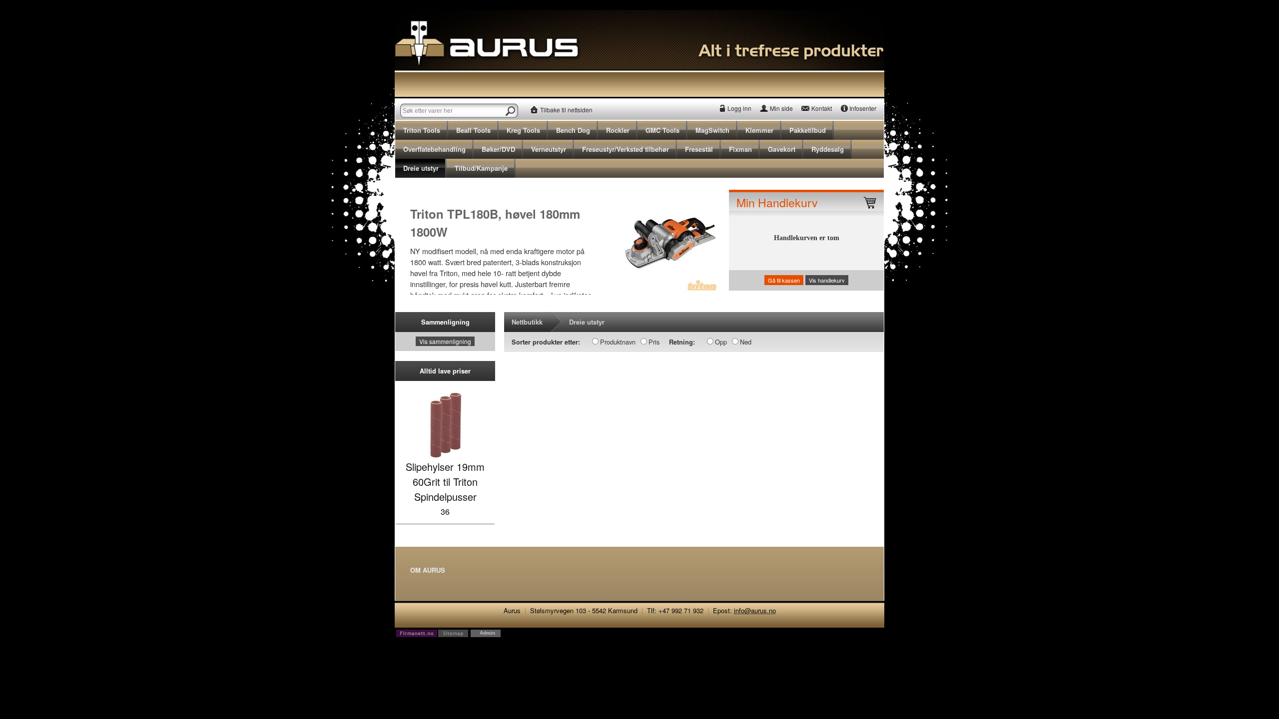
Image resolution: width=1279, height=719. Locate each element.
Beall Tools (473, 130)
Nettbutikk (527, 322)
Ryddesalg (827, 149)
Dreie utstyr (421, 168)
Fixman (740, 149)
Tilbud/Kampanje (481, 168)
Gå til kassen (784, 280)
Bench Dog (573, 130)
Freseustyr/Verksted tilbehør (625, 149)
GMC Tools (662, 130)
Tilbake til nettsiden (566, 109)
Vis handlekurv (827, 280)
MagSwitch (712, 130)
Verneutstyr (548, 149)
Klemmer (759, 130)
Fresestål (699, 149)
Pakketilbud (807, 130)
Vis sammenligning (445, 341)
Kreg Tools (523, 130)
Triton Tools (421, 130)
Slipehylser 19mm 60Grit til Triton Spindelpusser (445, 481)
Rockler (618, 130)
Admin (487, 633)
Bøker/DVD (498, 149)
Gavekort (781, 149)
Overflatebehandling (434, 149)
